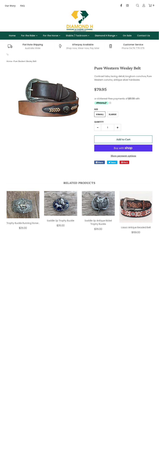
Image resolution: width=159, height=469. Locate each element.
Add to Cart (123, 139)
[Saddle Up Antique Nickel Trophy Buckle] (98, 203)
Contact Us (143, 35)
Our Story (10, 5)
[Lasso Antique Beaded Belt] (135, 207)
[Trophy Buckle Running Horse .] (23, 204)
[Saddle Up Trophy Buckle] (60, 203)
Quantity (99, 122)
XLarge (112, 114)
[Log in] (142, 5)
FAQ (22, 5)
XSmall (100, 114)
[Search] (136, 5)
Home (12, 35)
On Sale (127, 35)
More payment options (123, 155)
